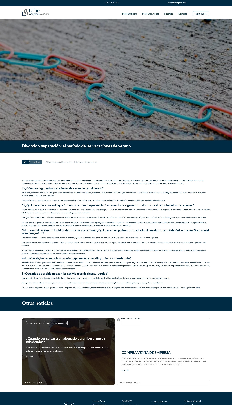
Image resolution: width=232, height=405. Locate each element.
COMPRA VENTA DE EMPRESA (163, 351)
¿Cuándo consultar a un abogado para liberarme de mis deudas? (68, 348)
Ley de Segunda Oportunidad (56, 323)
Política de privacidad (192, 401)
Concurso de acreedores (35, 323)
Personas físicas (99, 401)
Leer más (30, 356)
